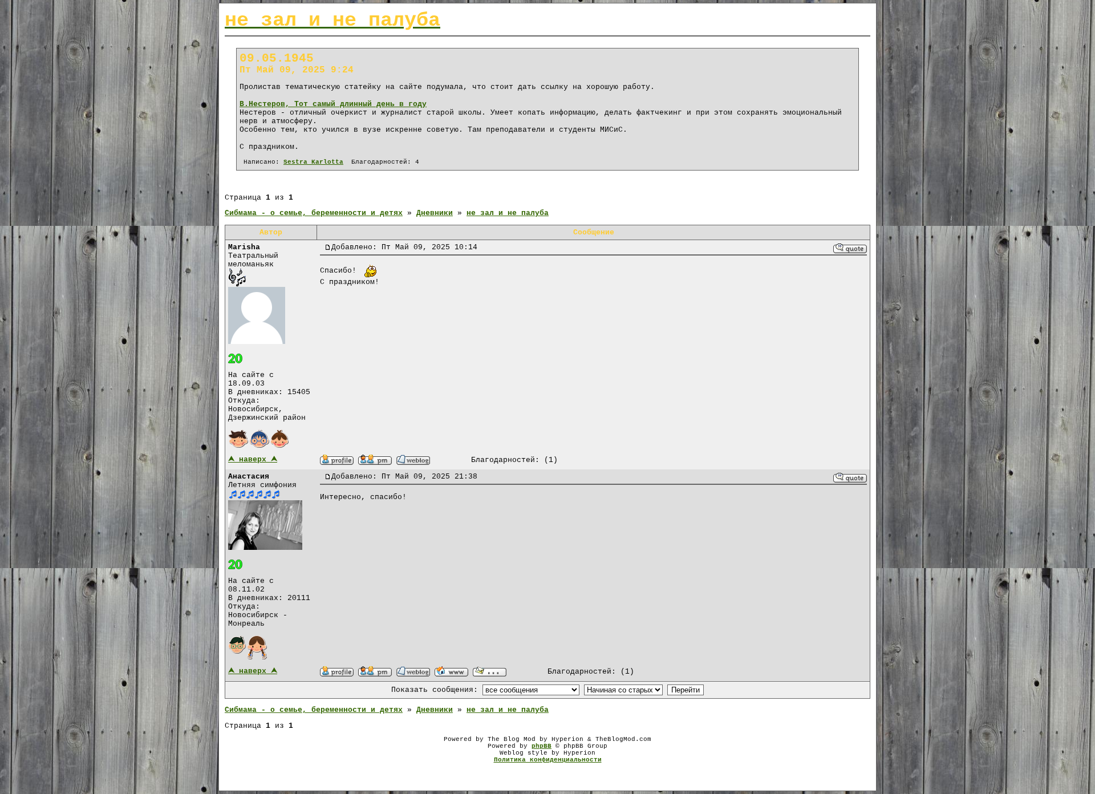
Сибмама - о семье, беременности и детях (314, 213)
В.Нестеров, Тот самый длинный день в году (333, 104)
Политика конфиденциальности (548, 759)
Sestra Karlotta (313, 162)
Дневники (434, 213)
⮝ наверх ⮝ (252, 459)
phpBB (541, 746)
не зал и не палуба (508, 213)
